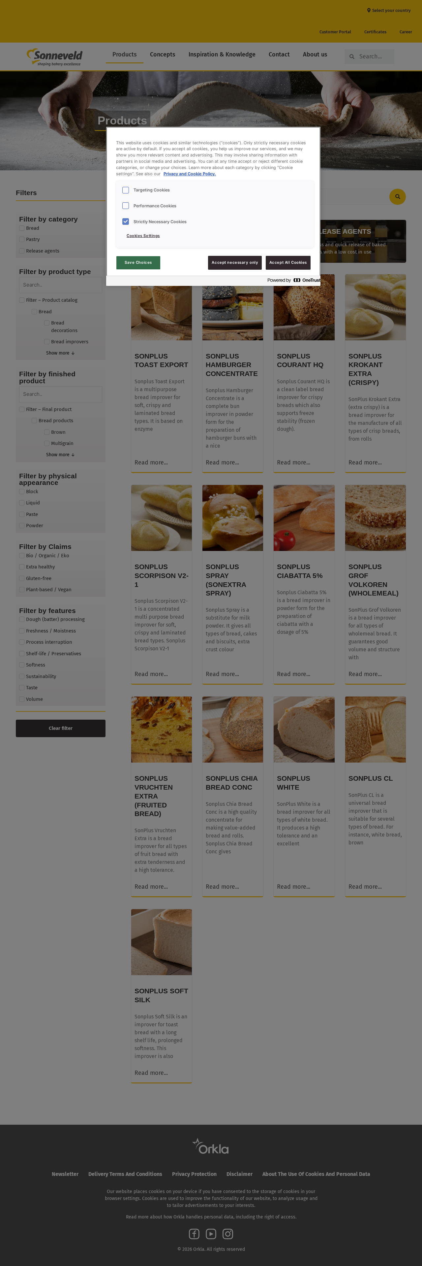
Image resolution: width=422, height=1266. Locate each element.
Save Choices (138, 262)
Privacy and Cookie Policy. (190, 173)
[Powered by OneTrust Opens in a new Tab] (292, 282)
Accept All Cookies (288, 262)
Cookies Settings (143, 235)
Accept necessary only (235, 262)
